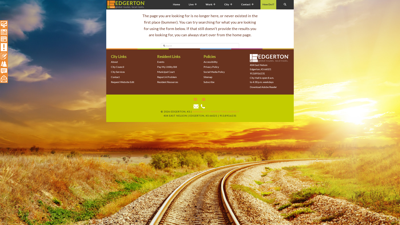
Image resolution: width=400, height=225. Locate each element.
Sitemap (208, 76)
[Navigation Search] (285, 6)
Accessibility (211, 61)
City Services (118, 71)
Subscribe (209, 81)
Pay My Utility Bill (167, 66)
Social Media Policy (214, 71)
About (114, 61)
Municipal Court (166, 71)
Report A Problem (167, 76)
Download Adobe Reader (263, 86)
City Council (117, 66)
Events (160, 61)
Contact (115, 76)
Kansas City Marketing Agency (215, 111)
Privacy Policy (211, 66)
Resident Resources (167, 81)
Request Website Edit (122, 81)
